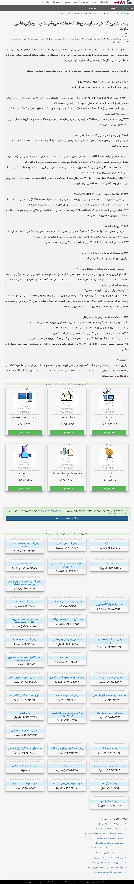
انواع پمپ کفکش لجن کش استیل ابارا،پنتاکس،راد (67, 714)
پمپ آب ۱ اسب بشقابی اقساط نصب (24, 545)
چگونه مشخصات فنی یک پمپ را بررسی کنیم (105, 867)
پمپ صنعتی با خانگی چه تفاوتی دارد (109, 843)
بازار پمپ (128, 13)
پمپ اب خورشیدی (109, 801)
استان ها (92, 8)
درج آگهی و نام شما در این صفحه (49, 510)
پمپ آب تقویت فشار (67, 544)
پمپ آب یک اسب (109, 564)
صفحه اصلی (104, 2)
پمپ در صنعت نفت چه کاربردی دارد (109, 823)
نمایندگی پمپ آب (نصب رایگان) (67, 619)
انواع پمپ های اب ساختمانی (24, 731)
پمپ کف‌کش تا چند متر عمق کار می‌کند (108, 857)
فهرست (67, 2)
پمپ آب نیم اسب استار (67, 695)
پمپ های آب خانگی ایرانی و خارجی (25, 748)
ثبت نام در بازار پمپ (81, 2)
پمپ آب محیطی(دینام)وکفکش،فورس (109, 603)
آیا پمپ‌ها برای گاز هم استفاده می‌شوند (107, 872)
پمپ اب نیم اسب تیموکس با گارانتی (67, 678)
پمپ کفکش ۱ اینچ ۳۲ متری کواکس (25, 678)
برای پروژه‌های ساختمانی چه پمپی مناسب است (104, 862)
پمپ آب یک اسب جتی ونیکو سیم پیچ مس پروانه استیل (24, 583)
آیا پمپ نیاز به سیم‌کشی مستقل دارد (109, 853)
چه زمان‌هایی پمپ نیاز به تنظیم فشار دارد (107, 848)
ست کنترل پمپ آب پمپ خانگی (67, 640)
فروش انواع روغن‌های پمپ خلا (67, 784)
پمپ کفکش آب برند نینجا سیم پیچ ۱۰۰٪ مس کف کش (24, 658)
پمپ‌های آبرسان (109, 784)
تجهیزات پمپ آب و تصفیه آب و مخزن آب (67, 565)
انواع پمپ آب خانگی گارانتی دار (25, 695)
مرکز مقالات (119, 13)
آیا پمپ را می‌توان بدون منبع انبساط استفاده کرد (104, 833)
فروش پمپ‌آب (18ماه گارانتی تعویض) (109, 641)
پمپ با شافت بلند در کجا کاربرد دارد (109, 828)
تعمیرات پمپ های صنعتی (24, 766)
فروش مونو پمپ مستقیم (25, 784)
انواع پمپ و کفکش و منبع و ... (67, 602)
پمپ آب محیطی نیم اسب (109, 678)
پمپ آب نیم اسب (24, 602)
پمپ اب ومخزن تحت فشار (109, 713)
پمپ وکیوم (67, 766)
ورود (94, 2)
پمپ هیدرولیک (109, 748)
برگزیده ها (57, 2)
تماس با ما (45, 2)
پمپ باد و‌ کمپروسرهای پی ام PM (67, 748)
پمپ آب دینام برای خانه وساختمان (109, 766)
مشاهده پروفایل (109, 432)
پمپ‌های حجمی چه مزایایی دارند (110, 838)
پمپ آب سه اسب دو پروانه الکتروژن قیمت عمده (25, 621)
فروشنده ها (129, 8)
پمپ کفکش (24, 713)
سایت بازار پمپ (66, 882)
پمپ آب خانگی (24, 564)
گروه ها (114, 8)
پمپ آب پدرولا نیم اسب (24, 640)
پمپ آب (109, 544)
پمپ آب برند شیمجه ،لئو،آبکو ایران (109, 695)
